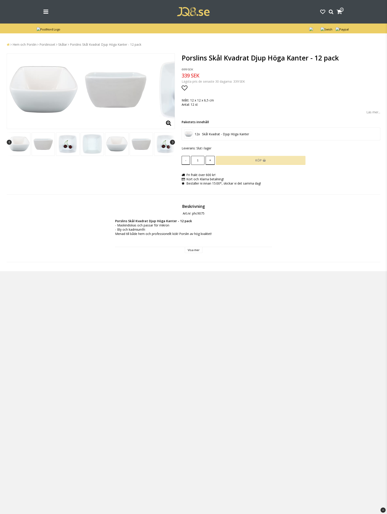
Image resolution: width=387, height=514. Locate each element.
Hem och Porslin (25, 44)
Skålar (62, 44)
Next (172, 142)
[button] (322, 11)
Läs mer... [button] (373, 112)
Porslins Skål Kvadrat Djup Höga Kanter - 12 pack (105, 44)
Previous (9, 142)
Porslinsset (47, 44)
